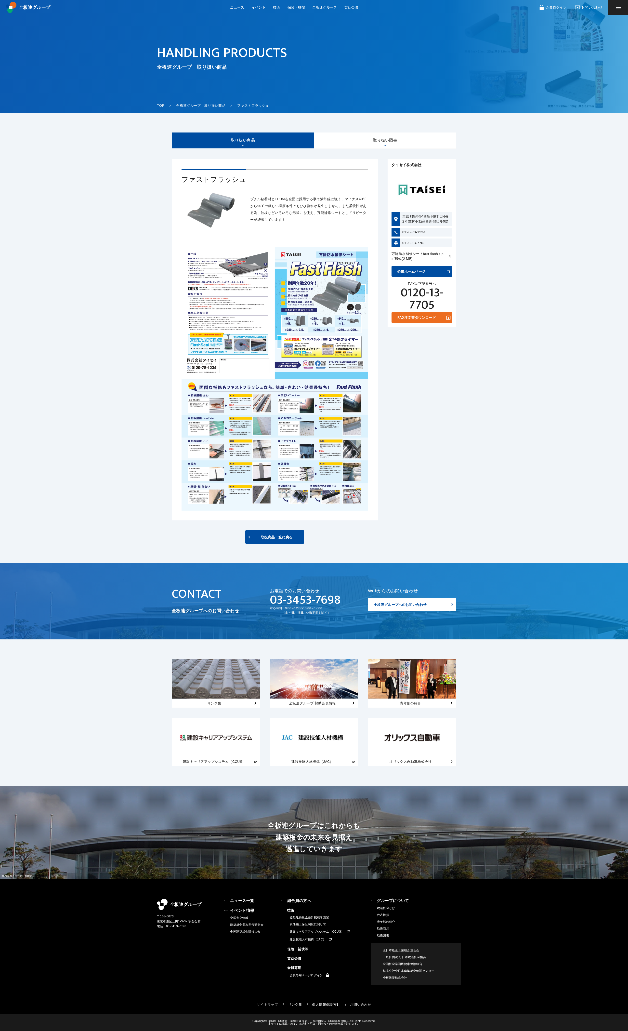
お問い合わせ (591, 7)
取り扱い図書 (385, 140)
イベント (259, 7)
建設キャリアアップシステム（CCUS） (317, 931)
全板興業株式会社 (395, 977)
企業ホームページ (411, 272)
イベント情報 (242, 910)
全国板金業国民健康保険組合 (402, 964)
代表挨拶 (383, 915)
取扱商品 (383, 928)
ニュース (237, 7)
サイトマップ (267, 1004)
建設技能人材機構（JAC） (308, 939)
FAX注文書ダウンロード (416, 318)
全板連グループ (34, 7)
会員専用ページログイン (306, 975)
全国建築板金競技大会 (245, 931)
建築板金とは (386, 908)
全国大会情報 (239, 918)
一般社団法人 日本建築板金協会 (404, 957)
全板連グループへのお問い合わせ (400, 605)
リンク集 (295, 1004)
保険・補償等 (297, 949)
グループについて (393, 901)
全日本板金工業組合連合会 (401, 950)
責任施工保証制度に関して (308, 924)
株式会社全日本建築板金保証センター (408, 971)
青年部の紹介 (386, 922)
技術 (276, 7)
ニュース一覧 (242, 901)
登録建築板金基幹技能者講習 (309, 917)
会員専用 (294, 968)
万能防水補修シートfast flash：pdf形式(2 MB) (418, 256)
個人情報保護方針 (326, 1004)
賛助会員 (351, 7)
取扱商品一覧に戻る (276, 537)
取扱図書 (383, 935)
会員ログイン (556, 7)
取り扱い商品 (243, 140)
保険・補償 (296, 7)
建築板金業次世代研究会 (246, 924)
